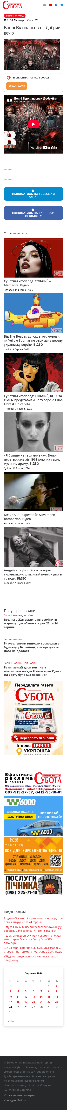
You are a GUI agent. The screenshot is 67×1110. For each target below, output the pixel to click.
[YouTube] (50, 5)
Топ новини (31, 663)
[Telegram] (61, 5)
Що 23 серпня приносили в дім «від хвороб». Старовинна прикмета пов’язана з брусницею (33, 949)
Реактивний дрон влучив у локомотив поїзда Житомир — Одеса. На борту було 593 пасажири (33, 671)
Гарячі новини (13, 615)
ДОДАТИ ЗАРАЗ (17, 86)
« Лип (11, 1021)
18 (18, 1002)
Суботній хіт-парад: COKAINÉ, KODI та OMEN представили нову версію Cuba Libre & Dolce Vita (33, 400)
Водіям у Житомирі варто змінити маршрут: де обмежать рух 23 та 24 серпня (31, 623)
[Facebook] (56, 5)
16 (56, 996)
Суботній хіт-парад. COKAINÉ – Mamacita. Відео (27, 283)
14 (41, 996)
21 (41, 1002)
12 (25, 996)
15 (48, 996)
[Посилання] (12, 5)
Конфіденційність (15, 1100)
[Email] (44, 5)
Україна (28, 615)
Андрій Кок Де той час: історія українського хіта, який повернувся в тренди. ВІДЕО (33, 574)
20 (33, 1002)
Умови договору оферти (19, 1095)
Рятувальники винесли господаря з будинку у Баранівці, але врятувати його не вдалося (31, 647)
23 (56, 1002)
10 (10, 996)
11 (18, 996)
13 (33, 996)
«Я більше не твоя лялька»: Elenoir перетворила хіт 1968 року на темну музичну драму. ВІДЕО (32, 459)
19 (25, 1002)
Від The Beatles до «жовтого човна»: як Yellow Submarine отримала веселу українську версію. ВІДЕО (33, 340)
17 (10, 1002)
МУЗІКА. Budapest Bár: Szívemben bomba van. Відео (29, 516)
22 (48, 1002)
